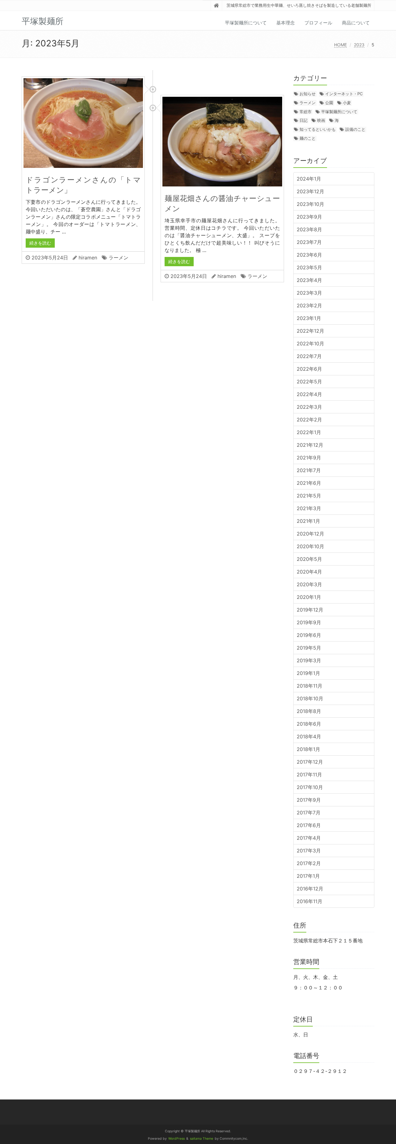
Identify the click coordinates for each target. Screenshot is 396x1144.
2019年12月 (310, 610)
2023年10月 (310, 204)
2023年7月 (309, 242)
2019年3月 (309, 660)
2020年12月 (310, 534)
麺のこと (307, 138)
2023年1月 (309, 318)
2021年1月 (308, 521)
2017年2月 (309, 863)
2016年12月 (310, 889)
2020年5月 (309, 559)
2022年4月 (309, 394)
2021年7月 (309, 470)
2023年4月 (309, 280)
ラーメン (118, 257)
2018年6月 (309, 724)
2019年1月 (308, 673)
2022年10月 (310, 343)
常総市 (305, 111)
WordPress (176, 1139)
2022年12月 (310, 331)
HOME (340, 44)
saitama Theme (201, 1139)
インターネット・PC (344, 93)
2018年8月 (309, 711)
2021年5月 (309, 496)
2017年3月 (309, 850)
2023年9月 (309, 217)
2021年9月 (309, 458)
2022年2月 (309, 419)
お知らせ (307, 93)
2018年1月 (308, 749)
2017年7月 (309, 812)
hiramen (88, 257)
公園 (329, 102)
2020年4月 (309, 572)
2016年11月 (309, 901)
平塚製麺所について (246, 23)
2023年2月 (309, 305)
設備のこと (355, 129)
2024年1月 (309, 179)
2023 (359, 44)
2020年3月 (309, 584)
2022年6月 (309, 369)
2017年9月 (309, 800)
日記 (303, 120)
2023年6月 (309, 255)
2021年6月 (309, 483)
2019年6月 (309, 635)
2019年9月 (309, 622)
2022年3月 (309, 407)
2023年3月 (309, 293)
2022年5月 (309, 381)
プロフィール (318, 23)
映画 (321, 120)
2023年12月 (310, 191)
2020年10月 (310, 546)
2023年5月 (309, 267)
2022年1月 (309, 432)
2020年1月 (309, 597)
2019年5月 (309, 648)
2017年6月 (309, 825)
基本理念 (285, 23)
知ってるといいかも (317, 129)
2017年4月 (309, 838)
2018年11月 (309, 686)
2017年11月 (309, 774)
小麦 (347, 102)
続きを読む (40, 242)
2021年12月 (310, 445)
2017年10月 (310, 787)
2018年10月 (310, 698)
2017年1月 (308, 876)
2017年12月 (310, 762)
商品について (356, 23)
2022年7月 (309, 356)
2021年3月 (309, 508)
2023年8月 (309, 229)
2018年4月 (309, 736)
